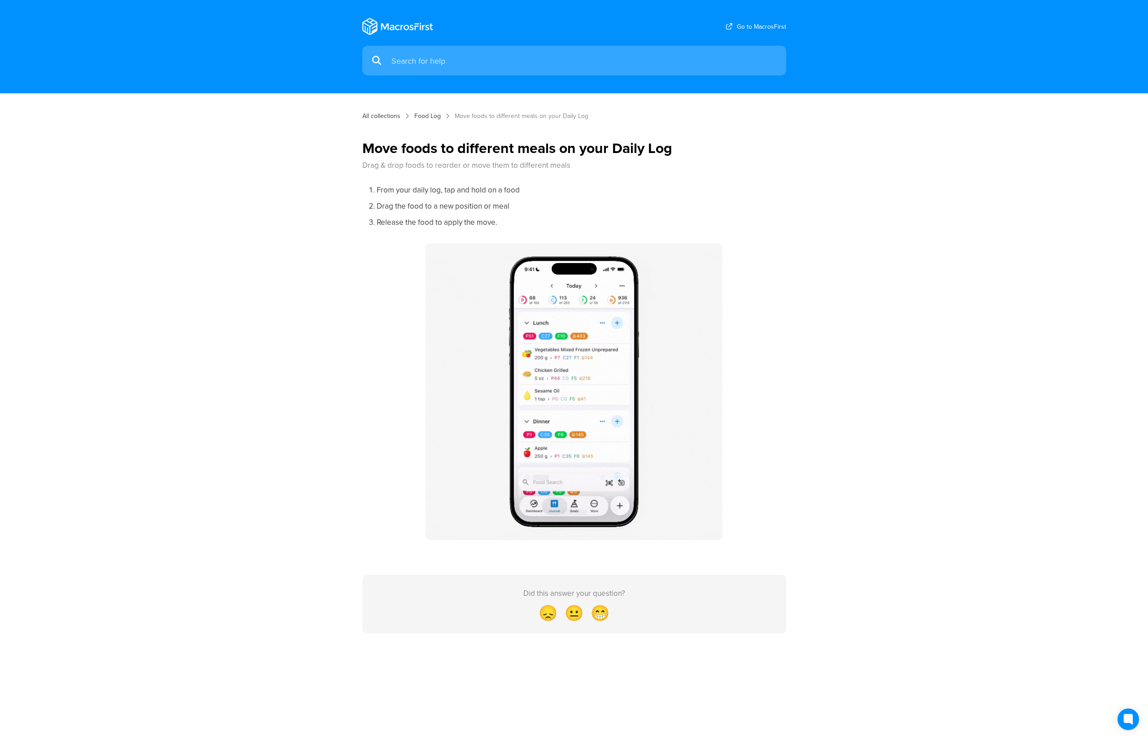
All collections (381, 115)
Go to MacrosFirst (761, 26)
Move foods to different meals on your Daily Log (521, 115)
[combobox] (584, 60)
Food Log (427, 115)
